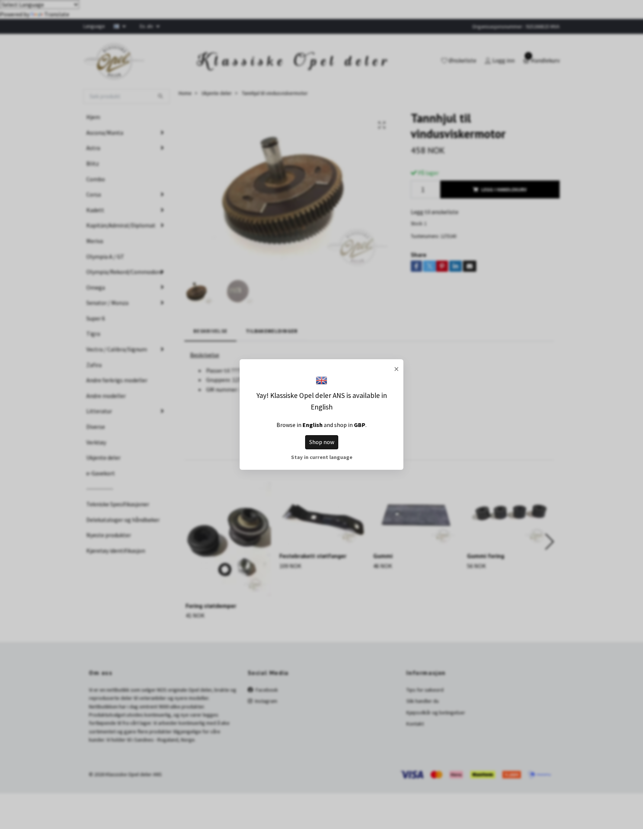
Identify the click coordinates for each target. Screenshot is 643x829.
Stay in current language (321, 457)
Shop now (321, 442)
